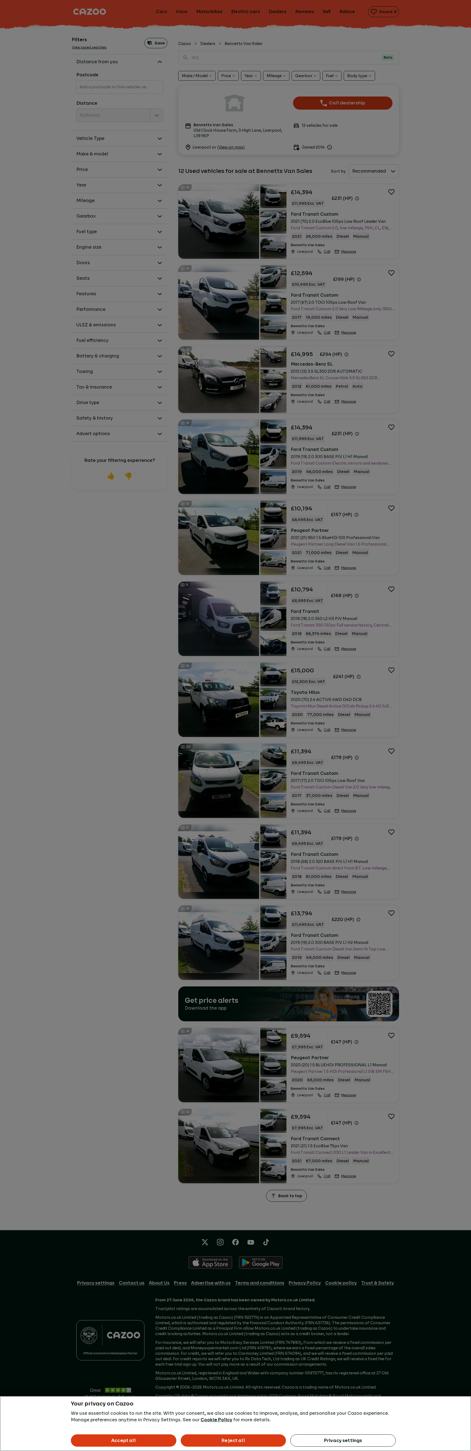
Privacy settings (343, 1440)
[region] (235, 1423)
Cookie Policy (216, 1420)
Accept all (123, 1440)
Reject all (233, 1440)
